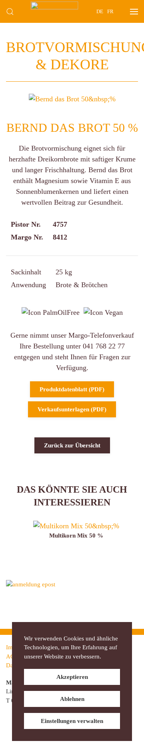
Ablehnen (72, 699)
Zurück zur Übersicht (72, 445)
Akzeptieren (72, 677)
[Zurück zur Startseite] (54, 11)
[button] (10, 11)
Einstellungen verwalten (72, 721)
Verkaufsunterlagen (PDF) (72, 409)
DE (99, 11)
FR (110, 11)
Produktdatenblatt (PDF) (72, 389)
